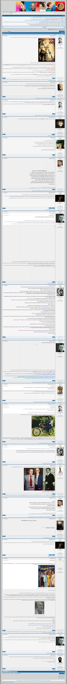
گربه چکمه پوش (62, 19)
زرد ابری (47, 463)
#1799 (3, 634)
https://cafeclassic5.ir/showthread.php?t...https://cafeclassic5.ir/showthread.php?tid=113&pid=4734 (43, 19)
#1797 (3, 539)
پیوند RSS (18, 680)
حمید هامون (31, 79)
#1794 (3, 465)
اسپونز (49, 79)
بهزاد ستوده (20, 79)
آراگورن (45, 190)
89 (11, 673)
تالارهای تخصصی (60, 29)
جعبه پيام (3, 13)
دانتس (41, 79)
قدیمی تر (63, 671)
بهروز (14, 495)
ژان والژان (4, 79)
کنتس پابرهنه (62, 23)
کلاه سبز (60, 137)
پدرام (23, 79)
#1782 (3, 82)
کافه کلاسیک (63, 29)
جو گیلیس (43, 338)
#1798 (3, 558)
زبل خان (42, 115)
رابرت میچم (60, 158)
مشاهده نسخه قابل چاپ (61, 675)
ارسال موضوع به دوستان (61, 676)
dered (12, 79)
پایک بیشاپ (44, 79)
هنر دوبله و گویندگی (55, 29)
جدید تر (61, 671)
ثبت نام (55, 13)
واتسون (54, 339)
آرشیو (19, 680)
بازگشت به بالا (26, 680)
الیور (18, 338)
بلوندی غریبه (53, 80)
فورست (35, 516)
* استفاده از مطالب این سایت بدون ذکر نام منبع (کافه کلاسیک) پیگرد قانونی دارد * (38, 680)
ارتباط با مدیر (48, 680)
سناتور (50, 190)
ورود (57, 13)
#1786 (3, 158)
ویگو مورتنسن (50, 80)
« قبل (16, 673)
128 (4, 673)
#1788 (3, 211)
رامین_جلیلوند (5, 631)
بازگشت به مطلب (23, 680)
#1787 (3, 192)
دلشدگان (26, 79)
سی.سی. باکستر (52, 79)
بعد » (3, 673)
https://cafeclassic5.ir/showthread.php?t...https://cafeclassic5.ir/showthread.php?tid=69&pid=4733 (37, 20)
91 (8, 673)
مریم (37, 338)
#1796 (3, 518)
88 (12, 673)
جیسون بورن (36, 79)
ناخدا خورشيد (53, 495)
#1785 (3, 137)
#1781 (3, 35)
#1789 (3, 285)
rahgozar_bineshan (16, 79)
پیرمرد (43, 463)
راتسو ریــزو (10, 79)
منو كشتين (7, 79)
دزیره (33, 79)
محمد (10, 495)
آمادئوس (47, 79)
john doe (40, 338)
